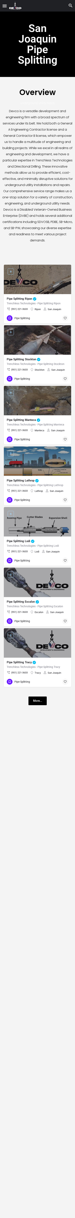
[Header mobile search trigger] (70, 5)
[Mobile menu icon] (4, 6)
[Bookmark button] (65, 318)
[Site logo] (15, 6)
